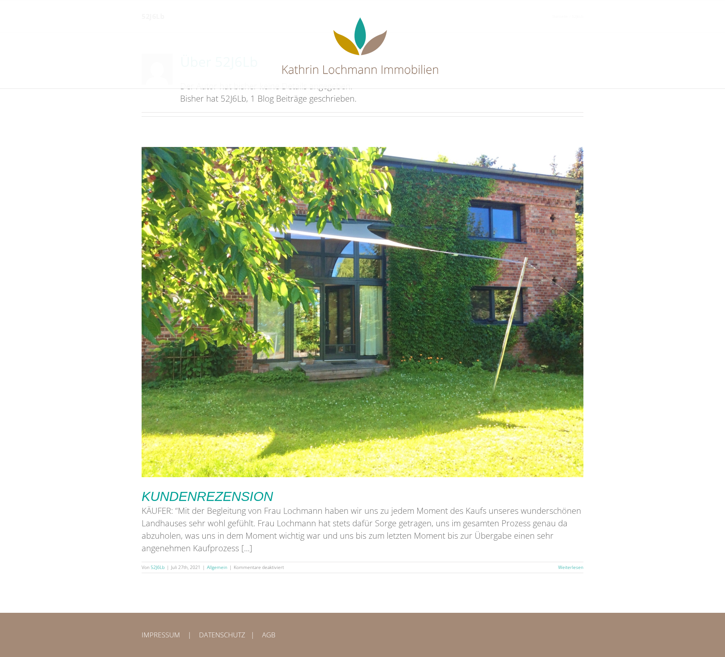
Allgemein (217, 567)
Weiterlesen (570, 567)
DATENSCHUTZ (222, 634)
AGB (268, 634)
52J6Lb (158, 567)
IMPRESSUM (161, 634)
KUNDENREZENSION (207, 496)
